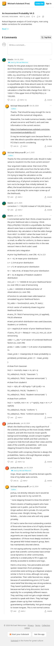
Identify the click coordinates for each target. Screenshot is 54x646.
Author (13, 109)
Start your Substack (20, 634)
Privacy (31, 625)
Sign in (48, 3)
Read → (5, 29)
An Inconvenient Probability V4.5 (18, 13)
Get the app (39, 634)
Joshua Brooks (14, 423)
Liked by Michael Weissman (19, 62)
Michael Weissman (10, 17)
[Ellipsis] (51, 59)
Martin (10, 59)
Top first (47, 37)
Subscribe (39, 3)
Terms (37, 625)
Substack (14, 640)
